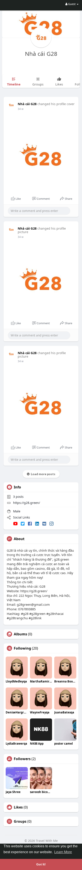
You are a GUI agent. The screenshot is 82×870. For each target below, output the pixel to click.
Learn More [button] (63, 852)
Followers (22, 759)
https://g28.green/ (26, 503)
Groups (20, 821)
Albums (20, 634)
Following (22, 648)
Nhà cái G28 (41, 54)
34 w (20, 109)
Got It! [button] (41, 864)
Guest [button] (71, 4)
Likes (18, 807)
